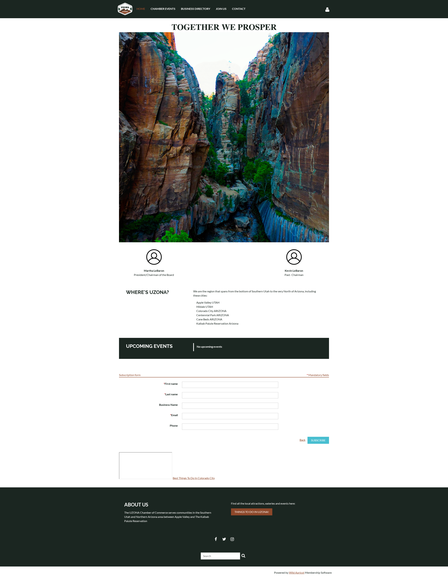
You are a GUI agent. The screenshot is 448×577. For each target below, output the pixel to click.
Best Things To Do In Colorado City (194, 478)
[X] (224, 539)
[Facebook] (216, 539)
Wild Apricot (296, 572)
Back (302, 440)
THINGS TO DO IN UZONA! (251, 511)
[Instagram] (232, 539)
